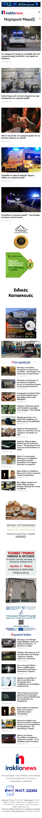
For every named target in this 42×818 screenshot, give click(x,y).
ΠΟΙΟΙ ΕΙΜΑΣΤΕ (21, 776)
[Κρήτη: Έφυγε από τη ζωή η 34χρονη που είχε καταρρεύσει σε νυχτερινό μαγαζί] (21, 80)
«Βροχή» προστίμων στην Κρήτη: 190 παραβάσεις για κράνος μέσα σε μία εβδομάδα (28, 419)
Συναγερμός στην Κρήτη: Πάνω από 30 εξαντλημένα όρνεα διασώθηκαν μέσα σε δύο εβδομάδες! (28, 396)
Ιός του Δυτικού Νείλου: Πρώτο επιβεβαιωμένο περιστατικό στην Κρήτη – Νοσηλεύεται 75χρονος (27, 668)
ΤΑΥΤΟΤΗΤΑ (30, 778)
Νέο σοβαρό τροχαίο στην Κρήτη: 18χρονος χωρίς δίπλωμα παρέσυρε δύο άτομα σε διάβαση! (28, 485)
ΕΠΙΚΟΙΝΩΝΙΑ (15, 781)
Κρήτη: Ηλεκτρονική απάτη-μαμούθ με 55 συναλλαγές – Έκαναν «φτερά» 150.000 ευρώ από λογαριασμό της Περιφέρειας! (28, 697)
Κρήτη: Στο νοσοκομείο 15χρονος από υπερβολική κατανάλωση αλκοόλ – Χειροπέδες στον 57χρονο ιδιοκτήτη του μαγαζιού (27, 460)
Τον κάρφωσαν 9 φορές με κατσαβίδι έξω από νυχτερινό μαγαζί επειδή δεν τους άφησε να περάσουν (20, 56)
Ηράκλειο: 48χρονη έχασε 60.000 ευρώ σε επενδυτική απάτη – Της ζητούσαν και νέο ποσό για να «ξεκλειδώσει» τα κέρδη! (28, 445)
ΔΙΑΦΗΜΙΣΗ (27, 781)
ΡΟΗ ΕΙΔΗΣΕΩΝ (8, 776)
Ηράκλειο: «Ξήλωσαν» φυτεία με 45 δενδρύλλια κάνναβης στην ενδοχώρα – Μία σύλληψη (28, 408)
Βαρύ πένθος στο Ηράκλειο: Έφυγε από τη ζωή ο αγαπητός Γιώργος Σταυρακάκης (28, 473)
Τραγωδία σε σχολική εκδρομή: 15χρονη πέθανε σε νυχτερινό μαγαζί (17, 176)
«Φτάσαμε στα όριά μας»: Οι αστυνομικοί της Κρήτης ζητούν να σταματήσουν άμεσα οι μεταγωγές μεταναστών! (29, 383)
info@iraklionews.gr (23, 807)
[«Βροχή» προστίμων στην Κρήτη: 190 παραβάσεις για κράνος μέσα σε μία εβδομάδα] (8, 420)
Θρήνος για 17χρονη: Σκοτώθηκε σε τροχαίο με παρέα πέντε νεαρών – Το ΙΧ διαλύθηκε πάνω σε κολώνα (28, 738)
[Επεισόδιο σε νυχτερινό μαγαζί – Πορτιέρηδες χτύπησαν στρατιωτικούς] (21, 199)
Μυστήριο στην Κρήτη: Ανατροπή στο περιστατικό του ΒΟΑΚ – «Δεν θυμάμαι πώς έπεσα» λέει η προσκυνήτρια (28, 371)
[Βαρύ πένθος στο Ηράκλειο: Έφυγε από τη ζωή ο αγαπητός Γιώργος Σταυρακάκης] (8, 474)
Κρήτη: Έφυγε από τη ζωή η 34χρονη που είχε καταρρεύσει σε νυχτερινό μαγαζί (20, 97)
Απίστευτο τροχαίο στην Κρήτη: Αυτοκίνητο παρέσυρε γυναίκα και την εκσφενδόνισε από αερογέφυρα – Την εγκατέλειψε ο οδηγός (28, 724)
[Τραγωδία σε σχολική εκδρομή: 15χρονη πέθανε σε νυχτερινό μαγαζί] (21, 159)
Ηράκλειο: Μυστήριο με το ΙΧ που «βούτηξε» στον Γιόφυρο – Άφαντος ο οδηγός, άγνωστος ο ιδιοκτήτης (28, 655)
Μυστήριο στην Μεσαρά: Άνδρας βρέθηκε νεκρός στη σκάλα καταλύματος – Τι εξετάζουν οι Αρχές (27, 643)
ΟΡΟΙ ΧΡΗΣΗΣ (34, 776)
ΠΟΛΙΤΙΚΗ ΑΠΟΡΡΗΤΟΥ (16, 778)
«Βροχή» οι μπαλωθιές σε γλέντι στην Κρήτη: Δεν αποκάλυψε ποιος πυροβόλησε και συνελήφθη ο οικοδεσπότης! (28, 682)
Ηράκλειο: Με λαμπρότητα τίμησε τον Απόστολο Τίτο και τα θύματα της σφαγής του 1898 (28, 432)
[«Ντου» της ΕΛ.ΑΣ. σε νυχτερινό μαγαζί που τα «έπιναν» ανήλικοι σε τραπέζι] (21, 120)
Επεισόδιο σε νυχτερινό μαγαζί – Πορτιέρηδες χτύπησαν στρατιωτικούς (20, 216)
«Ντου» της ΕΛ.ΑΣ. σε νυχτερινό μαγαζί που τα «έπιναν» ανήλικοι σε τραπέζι (20, 137)
